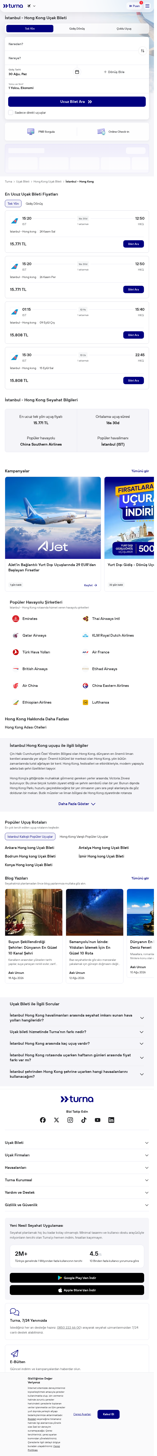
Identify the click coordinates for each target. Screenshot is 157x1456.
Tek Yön (13, 203)
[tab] (29, 28)
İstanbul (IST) (112, 444)
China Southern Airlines (41, 444)
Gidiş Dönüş (34, 203)
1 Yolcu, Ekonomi (21, 88)
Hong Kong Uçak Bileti (48, 181)
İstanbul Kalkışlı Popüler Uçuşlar (30, 836)
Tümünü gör (140, 471)
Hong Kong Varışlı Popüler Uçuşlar (84, 836)
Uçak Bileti (22, 181)
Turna (8, 181)
